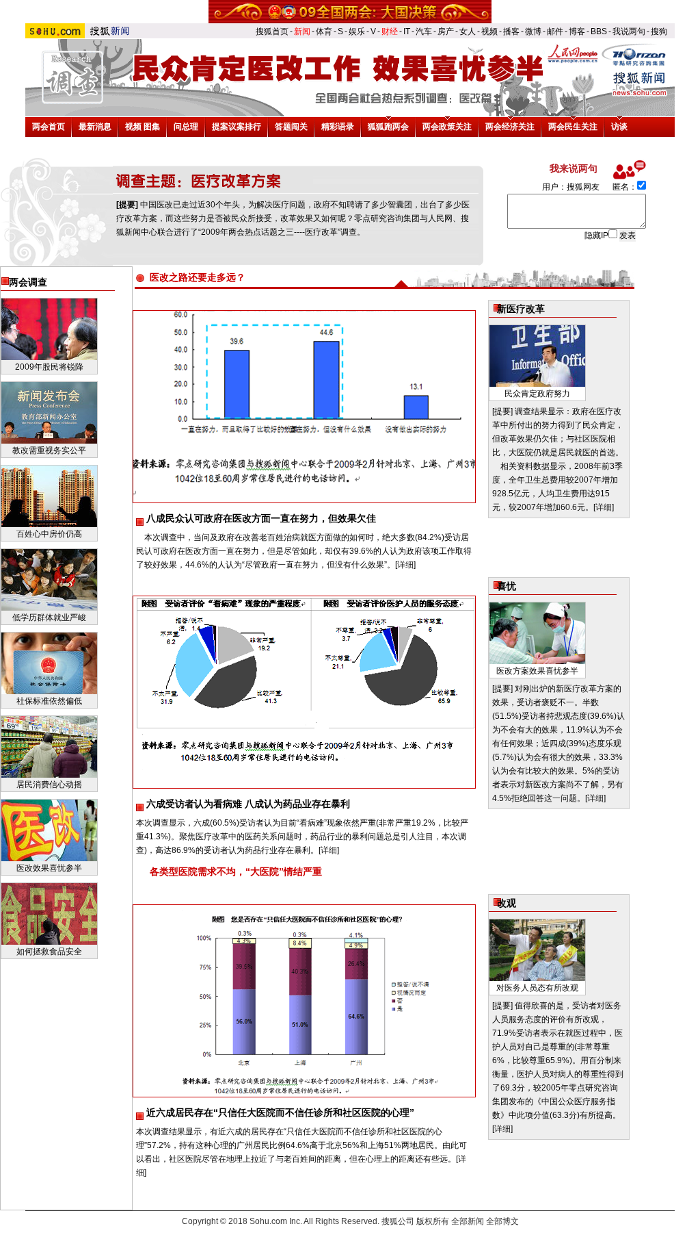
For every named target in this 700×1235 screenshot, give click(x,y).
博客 (577, 31)
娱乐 (357, 31)
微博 (533, 31)
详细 (405, 565)
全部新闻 (467, 1221)
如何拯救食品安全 (49, 951)
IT (406, 31)
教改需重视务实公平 (49, 450)
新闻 (302, 31)
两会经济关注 (510, 126)
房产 (446, 31)
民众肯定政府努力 (537, 393)
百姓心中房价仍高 (49, 534)
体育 (324, 31)
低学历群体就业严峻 (49, 617)
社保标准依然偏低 (49, 701)
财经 (389, 31)
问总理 (186, 126)
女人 (467, 31)
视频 (489, 31)
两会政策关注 (447, 126)
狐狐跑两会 (388, 126)
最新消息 (95, 126)
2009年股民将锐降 (49, 367)
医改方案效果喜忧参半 (537, 671)
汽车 (424, 31)
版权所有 (432, 1221)
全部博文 (502, 1221)
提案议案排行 (236, 126)
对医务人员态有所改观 (537, 988)
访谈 (619, 126)
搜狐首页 (272, 31)
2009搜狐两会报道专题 (350, 11)
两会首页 (48, 126)
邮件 (555, 31)
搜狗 (659, 31)
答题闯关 (291, 126)
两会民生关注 (572, 126)
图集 (152, 126)
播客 (511, 31)
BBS (599, 31)
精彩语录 (337, 126)
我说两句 (628, 31)
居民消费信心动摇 (49, 784)
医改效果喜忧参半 (49, 868)
